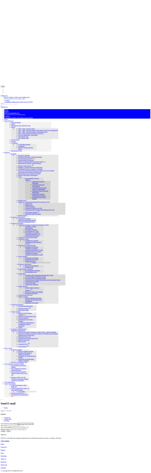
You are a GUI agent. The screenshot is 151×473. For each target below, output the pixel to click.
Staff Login (4, 465)
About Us (3, 459)
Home (6, 408)
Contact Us (4, 447)
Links (2, 453)
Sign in (6, 97)
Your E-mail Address (6, 427)
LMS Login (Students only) (22, 97)
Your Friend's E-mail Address (9, 423)
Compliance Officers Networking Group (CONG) (19, 102)
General (7, 100)
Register (11, 97)
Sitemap (3, 450)
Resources (3, 462)
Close (2, 86)
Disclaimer (4, 456)
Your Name (4, 425)
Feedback (3, 468)
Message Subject (5, 429)
